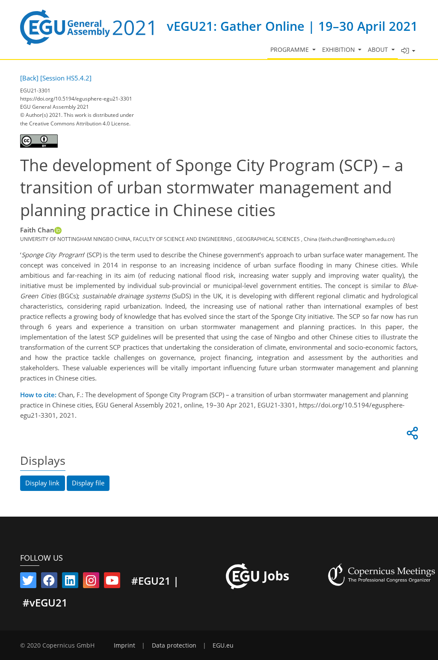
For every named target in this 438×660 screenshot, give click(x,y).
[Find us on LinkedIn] (70, 582)
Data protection (174, 645)
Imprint (124, 645)
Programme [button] (290, 50)
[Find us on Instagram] (91, 582)
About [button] (379, 50)
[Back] (29, 78)
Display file (88, 483)
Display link (42, 483)
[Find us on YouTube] (112, 582)
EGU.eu (223, 645)
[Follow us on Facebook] (49, 582)
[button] (408, 51)
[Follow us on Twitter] (28, 582)
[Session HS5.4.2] (66, 78)
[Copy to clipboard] (411, 435)
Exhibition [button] (339, 50)
